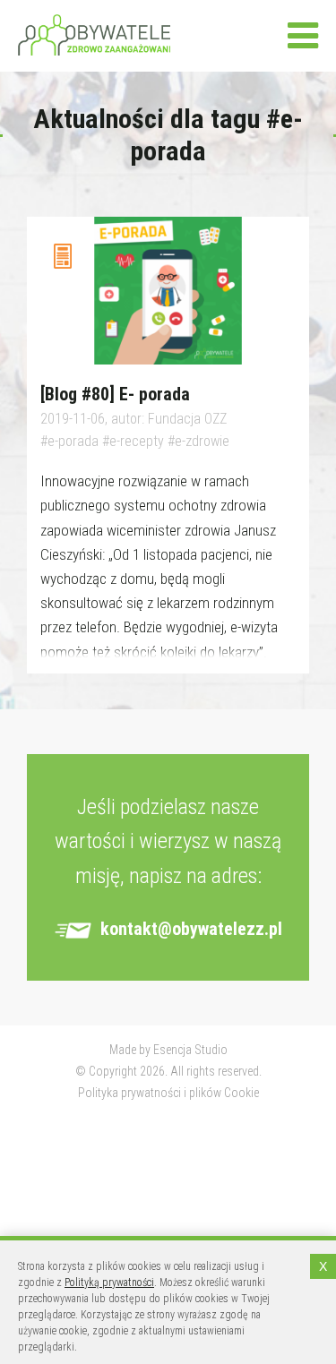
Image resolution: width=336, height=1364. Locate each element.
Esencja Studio (190, 1049)
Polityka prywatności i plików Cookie (168, 1092)
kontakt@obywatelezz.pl (191, 928)
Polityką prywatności (109, 1282)
